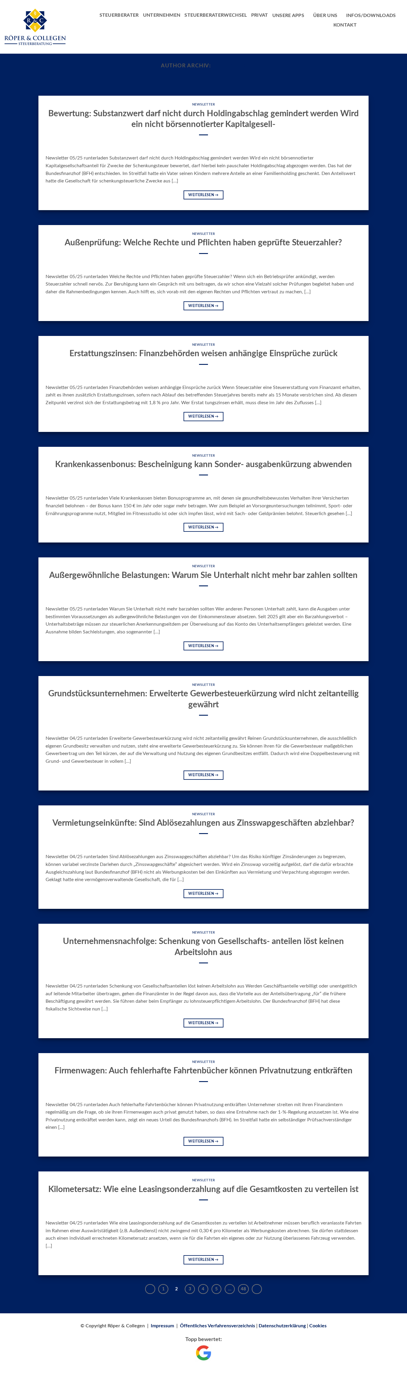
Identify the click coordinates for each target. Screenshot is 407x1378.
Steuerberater (119, 15)
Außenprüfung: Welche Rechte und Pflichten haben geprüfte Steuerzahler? (203, 242)
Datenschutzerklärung (282, 1325)
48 (243, 1289)
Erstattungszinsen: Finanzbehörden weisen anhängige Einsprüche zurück (203, 353)
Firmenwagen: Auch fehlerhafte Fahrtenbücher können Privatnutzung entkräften (203, 1071)
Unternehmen (162, 15)
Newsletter (203, 104)
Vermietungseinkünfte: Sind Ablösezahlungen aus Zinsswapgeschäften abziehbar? (203, 823)
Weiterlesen (203, 195)
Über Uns (325, 15)
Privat (259, 15)
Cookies (318, 1325)
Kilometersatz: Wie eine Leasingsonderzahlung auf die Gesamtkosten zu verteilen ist (203, 1189)
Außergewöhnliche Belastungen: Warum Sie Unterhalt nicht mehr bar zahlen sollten (203, 575)
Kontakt (345, 25)
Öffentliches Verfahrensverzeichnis (217, 1325)
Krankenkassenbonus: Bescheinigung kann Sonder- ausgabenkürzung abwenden (203, 464)
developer (229, 66)
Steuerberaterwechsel (215, 15)
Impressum (162, 1325)
